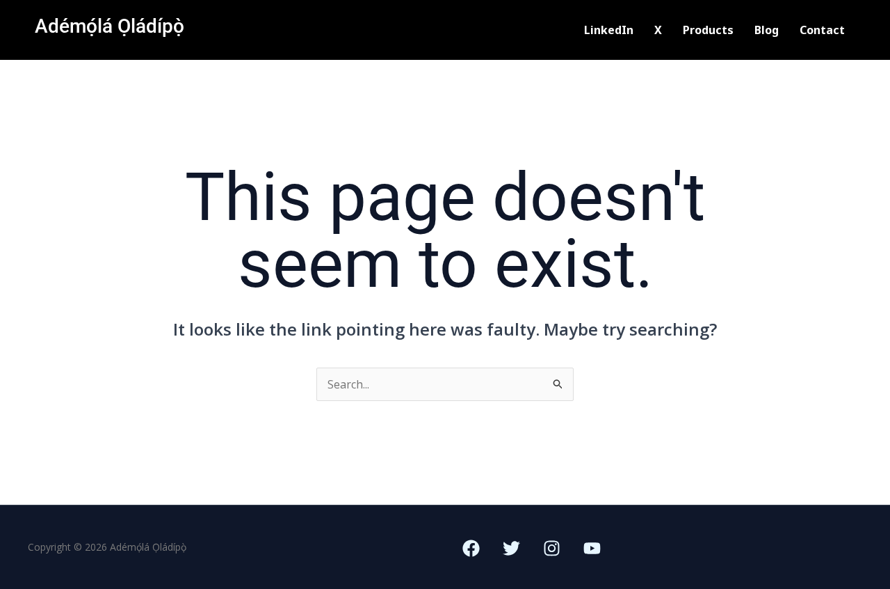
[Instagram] (551, 548)
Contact (822, 30)
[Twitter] (511, 548)
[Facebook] (471, 548)
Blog (766, 30)
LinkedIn (608, 30)
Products (708, 30)
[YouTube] (592, 548)
